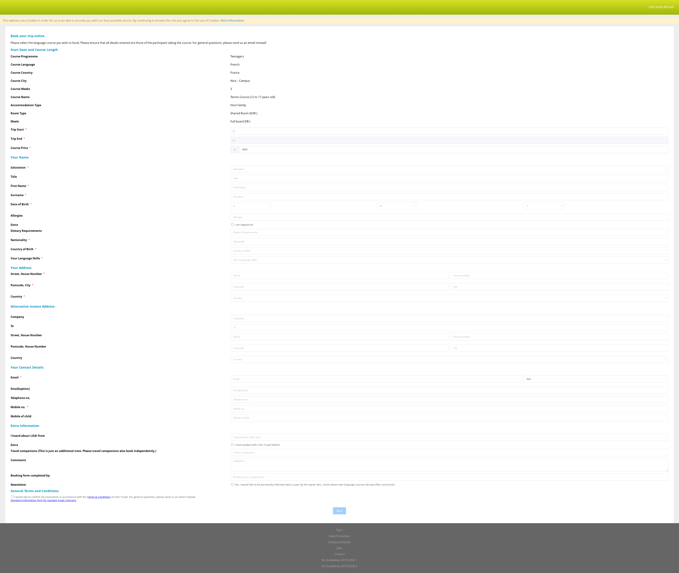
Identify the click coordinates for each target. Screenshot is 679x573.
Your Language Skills (26, 258)
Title (14, 177)
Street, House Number (27, 274)
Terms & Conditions (99, 497)
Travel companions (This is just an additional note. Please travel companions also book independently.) (83, 451)
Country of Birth (22, 249)
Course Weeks (20, 89)
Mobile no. (18, 407)
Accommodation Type (26, 105)
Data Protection (339, 536)
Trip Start (18, 129)
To (12, 326)
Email (15, 377)
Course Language (23, 64)
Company (18, 317)
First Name (19, 186)
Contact (339, 554)
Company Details (339, 542)
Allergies (17, 216)
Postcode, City (21, 285)
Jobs (339, 548)
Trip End (17, 139)
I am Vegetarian (243, 224)
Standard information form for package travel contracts (43, 500)
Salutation (18, 167)
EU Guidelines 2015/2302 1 (339, 560)
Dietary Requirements (26, 231)
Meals (15, 121)
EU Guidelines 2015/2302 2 (339, 566)
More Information (232, 20)
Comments (19, 460)
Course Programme (24, 56)
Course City (19, 81)
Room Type (18, 113)
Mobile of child (21, 416)
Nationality (19, 240)
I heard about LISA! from (28, 436)
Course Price (20, 148)
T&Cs (339, 530)
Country (17, 296)
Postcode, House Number (29, 346)
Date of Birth (20, 204)
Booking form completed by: (31, 475)
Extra (15, 225)
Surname (17, 195)
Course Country (22, 73)
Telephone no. (21, 398)
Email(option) (20, 389)
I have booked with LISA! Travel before (257, 444)
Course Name (20, 97)
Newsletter (18, 485)
